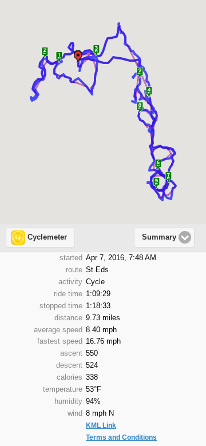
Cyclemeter (47, 237)
